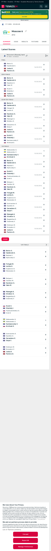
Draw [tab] (5, 239)
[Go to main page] (12, 6)
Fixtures (34, 41)
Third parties (41, 519)
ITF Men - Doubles (12, 24)
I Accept (25, 534)
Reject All (25, 540)
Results (25, 41)
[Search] (41, 6)
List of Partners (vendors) (12, 530)
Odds (16, 41)
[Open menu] (46, 6)
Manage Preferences (25, 547)
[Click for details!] (24, 67)
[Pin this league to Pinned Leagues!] (26, 31)
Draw (44, 41)
